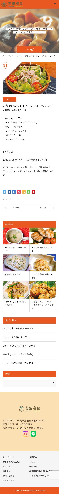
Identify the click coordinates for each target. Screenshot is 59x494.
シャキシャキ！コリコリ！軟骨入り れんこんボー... (42, 305)
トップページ (8, 457)
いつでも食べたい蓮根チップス (18, 328)
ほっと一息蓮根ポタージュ (16, 337)
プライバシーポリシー (39, 476)
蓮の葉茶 (33, 466)
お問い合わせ (8, 476)
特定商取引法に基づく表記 (41, 471)
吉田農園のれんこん (11, 462)
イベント (6, 466)
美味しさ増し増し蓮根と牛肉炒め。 (20, 346)
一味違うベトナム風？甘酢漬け (18, 354)
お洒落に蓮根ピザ (12, 274)
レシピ (9, 99)
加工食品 (6, 471)
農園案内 (33, 457)
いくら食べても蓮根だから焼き (18, 363)
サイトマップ (8, 480)
